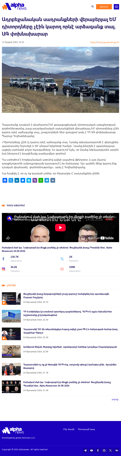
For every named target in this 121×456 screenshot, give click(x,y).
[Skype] (29, 180)
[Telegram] (47, 180)
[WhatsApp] (41, 180)
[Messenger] (23, 180)
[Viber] (35, 180)
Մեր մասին (69, 429)
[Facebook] (5, 180)
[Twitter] (11, 180)
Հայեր (93, 42)
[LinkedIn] (17, 180)
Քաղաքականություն (108, 42)
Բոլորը (115, 399)
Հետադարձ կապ (86, 429)
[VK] (53, 180)
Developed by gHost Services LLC (18, 438)
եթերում (104, 7)
